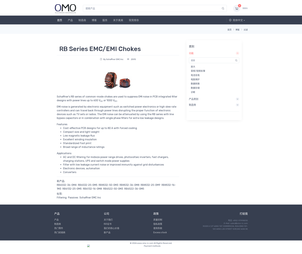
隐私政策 (157, 224)
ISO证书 (108, 224)
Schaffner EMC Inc (90, 197)
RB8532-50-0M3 (108, 184)
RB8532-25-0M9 (150, 184)
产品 (70, 20)
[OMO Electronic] (65, 8)
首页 (59, 20)
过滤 (246, 30)
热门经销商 (59, 232)
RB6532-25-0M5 (87, 184)
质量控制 (157, 219)
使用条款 (157, 228)
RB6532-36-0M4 (67, 184)
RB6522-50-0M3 (113, 188)
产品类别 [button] (193, 99)
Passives (73, 197)
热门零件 (58, 228)
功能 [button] (191, 53)
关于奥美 (118, 20)
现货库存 (134, 20)
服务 (104, 20)
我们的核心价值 (111, 228)
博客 (94, 20)
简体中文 (238, 20)
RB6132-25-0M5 (72, 188)
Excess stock (160, 232)
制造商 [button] (192, 104)
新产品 (107, 232)
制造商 (82, 20)
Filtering (62, 197)
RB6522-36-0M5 (134, 188)
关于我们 (108, 219)
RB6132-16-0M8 (92, 188)
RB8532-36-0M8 (129, 184)
